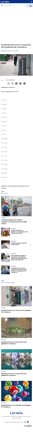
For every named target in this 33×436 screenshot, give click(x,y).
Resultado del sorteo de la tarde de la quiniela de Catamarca (14, 343)
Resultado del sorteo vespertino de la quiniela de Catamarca (14, 374)
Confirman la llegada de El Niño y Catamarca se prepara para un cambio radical (14, 222)
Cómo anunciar (20, 422)
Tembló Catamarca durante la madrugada (19, 243)
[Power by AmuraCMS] (28, 425)
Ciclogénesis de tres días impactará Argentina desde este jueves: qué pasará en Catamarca (19, 270)
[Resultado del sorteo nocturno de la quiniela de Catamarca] (16, 296)
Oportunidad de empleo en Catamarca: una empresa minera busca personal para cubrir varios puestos (19, 258)
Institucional (13, 422)
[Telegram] (24, 83)
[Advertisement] (16, 25)
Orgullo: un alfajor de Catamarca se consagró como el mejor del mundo (19, 232)
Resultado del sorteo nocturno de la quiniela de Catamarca (16, 311)
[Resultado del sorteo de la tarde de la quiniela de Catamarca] (16, 328)
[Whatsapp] (9, 83)
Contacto (7, 422)
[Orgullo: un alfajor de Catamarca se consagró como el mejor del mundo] (5, 232)
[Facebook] (16, 83)
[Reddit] (20, 83)
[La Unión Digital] (5, 1)
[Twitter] (12, 83)
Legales (19, 418)
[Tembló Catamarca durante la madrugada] (5, 244)
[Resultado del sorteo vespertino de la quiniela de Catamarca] (16, 359)
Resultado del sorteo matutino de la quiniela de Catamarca (16, 406)
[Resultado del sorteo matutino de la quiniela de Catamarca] (16, 391)
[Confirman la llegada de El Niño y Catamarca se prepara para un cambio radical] (16, 206)
